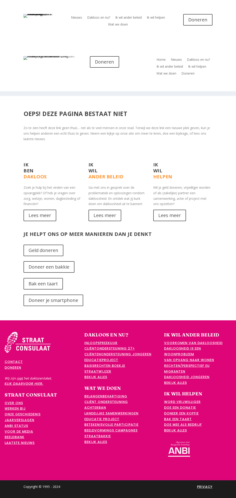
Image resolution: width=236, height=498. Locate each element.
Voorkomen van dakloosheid (193, 343)
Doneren (197, 20)
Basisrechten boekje (104, 365)
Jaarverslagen (19, 420)
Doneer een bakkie (49, 267)
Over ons (14, 403)
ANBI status (16, 425)
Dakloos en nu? (98, 18)
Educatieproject (101, 360)
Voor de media (19, 431)
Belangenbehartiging (105, 396)
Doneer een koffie (181, 413)
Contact (14, 361)
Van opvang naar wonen (189, 360)
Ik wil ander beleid (128, 18)
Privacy (204, 486)
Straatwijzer (97, 371)
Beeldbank (14, 437)
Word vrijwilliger (182, 402)
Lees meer (40, 215)
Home (161, 60)
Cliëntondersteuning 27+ (109, 348)
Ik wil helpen (156, 18)
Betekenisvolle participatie (111, 424)
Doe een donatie (180, 407)
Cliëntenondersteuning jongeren (117, 354)
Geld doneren (43, 250)
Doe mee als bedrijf (183, 424)
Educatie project (101, 419)
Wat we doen (118, 24)
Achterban (95, 407)
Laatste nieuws (20, 442)
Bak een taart (43, 284)
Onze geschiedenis (23, 414)
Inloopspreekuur (101, 343)
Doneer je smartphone (53, 300)
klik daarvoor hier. (24, 383)
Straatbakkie (97, 436)
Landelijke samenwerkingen (111, 413)
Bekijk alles (95, 377)
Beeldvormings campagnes (111, 430)
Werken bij (15, 408)
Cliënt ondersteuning (106, 402)
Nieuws (76, 18)
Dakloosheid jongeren (186, 377)
